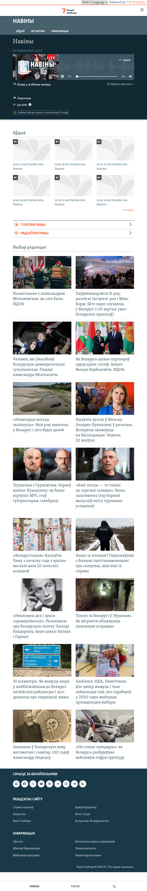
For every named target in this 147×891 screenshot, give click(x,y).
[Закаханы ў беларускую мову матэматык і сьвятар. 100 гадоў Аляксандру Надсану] (42, 726)
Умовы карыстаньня (88, 855)
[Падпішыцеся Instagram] (66, 783)
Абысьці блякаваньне (26, 848)
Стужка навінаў (23, 807)
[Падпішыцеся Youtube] (41, 783)
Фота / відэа (82, 814)
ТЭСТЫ (75, 886)
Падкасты (19, 814)
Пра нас (18, 841)
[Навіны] (31, 149)
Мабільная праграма (26, 855)
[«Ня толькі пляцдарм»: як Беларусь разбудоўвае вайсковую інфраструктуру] (105, 726)
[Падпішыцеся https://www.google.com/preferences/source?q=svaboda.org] (16, 783)
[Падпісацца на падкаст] (49, 783)
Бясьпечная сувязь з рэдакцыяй (95, 841)
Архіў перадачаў (85, 807)
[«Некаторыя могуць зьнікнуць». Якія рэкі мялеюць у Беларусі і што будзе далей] (42, 398)
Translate (138, 2)
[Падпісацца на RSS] (82, 783)
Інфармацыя (59, 31)
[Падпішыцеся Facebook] (24, 783)
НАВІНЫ (34, 886)
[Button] (22, 99)
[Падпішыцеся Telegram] (74, 783)
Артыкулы (38, 31)
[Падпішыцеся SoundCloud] (57, 783)
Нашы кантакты (85, 848)
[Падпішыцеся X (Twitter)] (33, 783)
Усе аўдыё (128, 210)
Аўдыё (20, 31)
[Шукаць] (114, 886)
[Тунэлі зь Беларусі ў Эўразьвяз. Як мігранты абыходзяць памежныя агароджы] (105, 594)
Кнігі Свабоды (22, 821)
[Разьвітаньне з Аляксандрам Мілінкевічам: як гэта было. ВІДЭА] (42, 272)
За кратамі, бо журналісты (92, 821)
